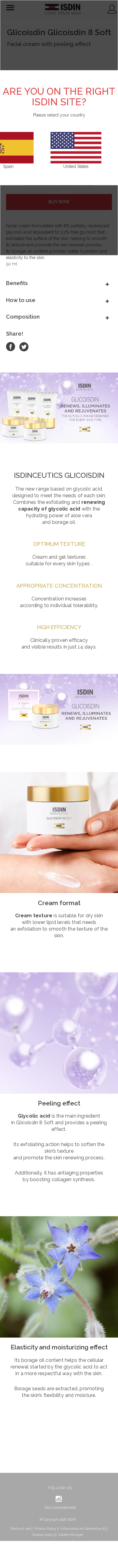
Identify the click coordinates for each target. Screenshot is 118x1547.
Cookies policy (43, 1535)
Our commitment (60, 1507)
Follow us (60, 1488)
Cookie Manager (71, 1535)
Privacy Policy (45, 1529)
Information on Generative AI (83, 1529)
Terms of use (20, 1529)
